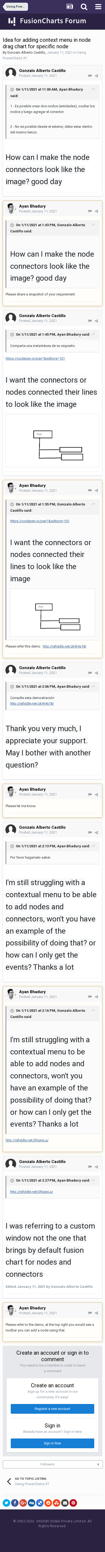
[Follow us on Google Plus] (71, 1536)
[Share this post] (96, 76)
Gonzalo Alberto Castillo (26, 52)
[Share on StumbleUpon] (56, 1503)
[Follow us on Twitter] (59, 1536)
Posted (38, 76)
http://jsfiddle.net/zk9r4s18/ (64, 646)
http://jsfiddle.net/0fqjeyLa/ (27, 1140)
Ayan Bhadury (71, 89)
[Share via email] (65, 1503)
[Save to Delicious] (40, 1503)
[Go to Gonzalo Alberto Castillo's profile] (10, 73)
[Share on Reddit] (48, 1503)
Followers (47, 1464)
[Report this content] (90, 76)
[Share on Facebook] (15, 1503)
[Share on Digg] (31, 1503)
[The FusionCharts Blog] (35, 1536)
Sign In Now (52, 1443)
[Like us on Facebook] (47, 1536)
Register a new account (52, 1409)
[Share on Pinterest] (73, 1503)
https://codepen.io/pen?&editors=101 (35, 358)
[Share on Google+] (23, 1503)
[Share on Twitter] (6, 1503)
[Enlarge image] (52, 440)
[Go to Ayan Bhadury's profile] (10, 208)
